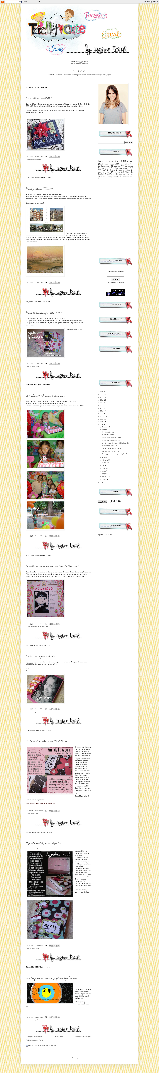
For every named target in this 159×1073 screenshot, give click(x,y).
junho (104, 468)
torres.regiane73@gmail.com (79, 63)
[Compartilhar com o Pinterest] (59, 156)
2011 (102, 414)
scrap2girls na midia (105, 178)
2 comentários (39, 709)
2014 (102, 405)
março (104, 474)
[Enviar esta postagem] (46, 156)
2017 (102, 397)
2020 (102, 392)
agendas (36, 366)
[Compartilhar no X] (54, 156)
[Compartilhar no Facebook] (56, 156)
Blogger (84, 1058)
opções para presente (121, 168)
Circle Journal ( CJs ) (127, 176)
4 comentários (39, 536)
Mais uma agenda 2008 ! (40, 656)
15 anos (112, 170)
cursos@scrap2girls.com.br (75, 329)
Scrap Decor (129, 174)
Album (127, 172)
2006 (102, 482)
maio (103, 471)
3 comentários (39, 156)
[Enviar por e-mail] (50, 156)
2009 (102, 419)
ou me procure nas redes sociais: (79, 67)
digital (36, 1020)
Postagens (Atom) (37, 1040)
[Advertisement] (115, 217)
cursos (36, 813)
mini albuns (37, 159)
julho (103, 465)
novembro (105, 430)
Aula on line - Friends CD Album (46, 741)
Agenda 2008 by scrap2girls (43, 843)
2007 (102, 424)
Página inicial (59, 1037)
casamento (129, 166)
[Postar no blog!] (52, 156)
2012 (102, 411)
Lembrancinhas (104, 166)
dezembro (105, 427)
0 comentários (39, 810)
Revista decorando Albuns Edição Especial (52, 566)
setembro (105, 460)
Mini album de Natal (39, 98)
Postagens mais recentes (34, 1037)
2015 (102, 403)
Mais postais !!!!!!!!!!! (39, 189)
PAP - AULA (102, 170)
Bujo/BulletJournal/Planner (106, 174)
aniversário (125, 164)
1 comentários (39, 282)
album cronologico (114, 176)
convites (117, 172)
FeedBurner (120, 283)
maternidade (109, 164)
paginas (36, 626)
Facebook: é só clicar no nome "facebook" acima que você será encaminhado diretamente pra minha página (79, 75)
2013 (102, 408)
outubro (104, 457)
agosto (104, 463)
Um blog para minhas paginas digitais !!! (51, 978)
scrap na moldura (124, 170)
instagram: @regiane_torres (79, 71)
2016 (102, 400)
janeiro (104, 479)
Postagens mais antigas (83, 1037)
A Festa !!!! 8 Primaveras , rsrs (45, 396)
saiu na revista (44, 626)
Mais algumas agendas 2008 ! (44, 313)
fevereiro (105, 476)
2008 (102, 422)
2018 (102, 395)
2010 (102, 416)
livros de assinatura (108, 161)
